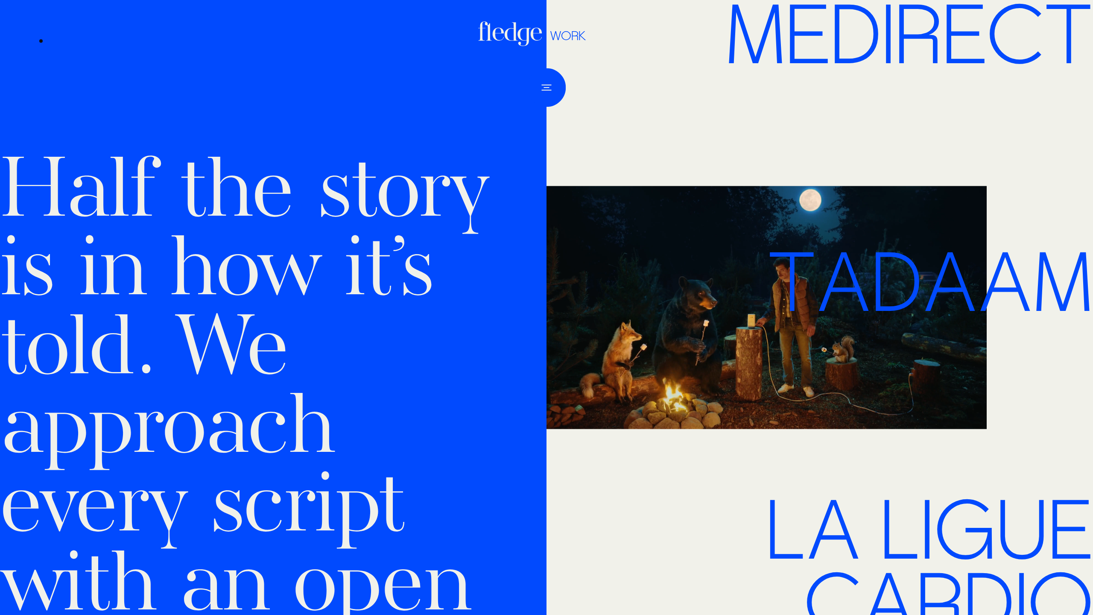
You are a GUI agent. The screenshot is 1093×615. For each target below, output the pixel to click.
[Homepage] (512, 33)
